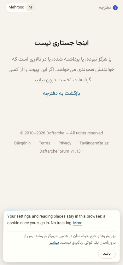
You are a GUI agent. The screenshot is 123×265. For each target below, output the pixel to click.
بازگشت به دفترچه (61, 93)
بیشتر (54, 243)
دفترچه (105, 7)
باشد (107, 254)
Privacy (64, 143)
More (77, 223)
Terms (44, 143)
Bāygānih (22, 143)
